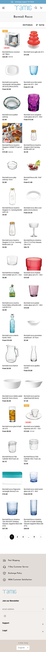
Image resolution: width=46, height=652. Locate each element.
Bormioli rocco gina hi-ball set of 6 (11, 427)
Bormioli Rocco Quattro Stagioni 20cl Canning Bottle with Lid (32, 147)
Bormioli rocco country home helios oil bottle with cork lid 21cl (11, 305)
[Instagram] (5, 616)
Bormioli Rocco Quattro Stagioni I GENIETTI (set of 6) (12, 147)
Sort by (41, 25)
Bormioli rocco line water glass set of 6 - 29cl (33, 83)
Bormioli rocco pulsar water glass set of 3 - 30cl (33, 304)
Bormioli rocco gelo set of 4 (34, 52)
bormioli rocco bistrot (10, 366)
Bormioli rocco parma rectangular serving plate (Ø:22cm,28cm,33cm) (11, 84)
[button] (3, 8)
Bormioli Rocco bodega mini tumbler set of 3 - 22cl (11, 274)
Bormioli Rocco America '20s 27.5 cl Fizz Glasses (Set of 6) (32, 242)
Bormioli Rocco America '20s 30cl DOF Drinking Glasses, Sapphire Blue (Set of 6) (12, 522)
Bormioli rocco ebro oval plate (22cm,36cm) (32, 209)
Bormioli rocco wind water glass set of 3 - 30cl (33, 490)
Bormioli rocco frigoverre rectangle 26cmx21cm (11, 490)
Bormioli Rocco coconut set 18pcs (11, 53)
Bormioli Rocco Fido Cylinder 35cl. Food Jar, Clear (32, 459)
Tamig (26, 643)
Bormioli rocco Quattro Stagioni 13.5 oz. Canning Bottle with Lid (11, 242)
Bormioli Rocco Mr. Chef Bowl (32, 178)
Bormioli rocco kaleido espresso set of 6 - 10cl (32, 427)
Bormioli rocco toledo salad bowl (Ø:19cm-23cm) (12, 397)
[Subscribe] (43, 609)
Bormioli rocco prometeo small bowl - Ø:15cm (33, 336)
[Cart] (41, 7)
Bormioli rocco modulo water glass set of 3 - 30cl (33, 274)
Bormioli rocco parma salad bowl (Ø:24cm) (32, 397)
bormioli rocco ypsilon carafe (32, 367)
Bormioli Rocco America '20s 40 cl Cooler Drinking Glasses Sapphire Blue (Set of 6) (33, 522)
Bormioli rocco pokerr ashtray (10, 116)
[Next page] (41, 536)
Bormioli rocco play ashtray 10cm (9, 178)
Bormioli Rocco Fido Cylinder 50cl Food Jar (10, 458)
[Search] (35, 7)
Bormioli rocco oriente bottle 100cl (10, 336)
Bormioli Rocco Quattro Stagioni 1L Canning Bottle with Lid (12, 210)
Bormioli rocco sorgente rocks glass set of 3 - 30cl (33, 116)
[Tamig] (23, 8)
